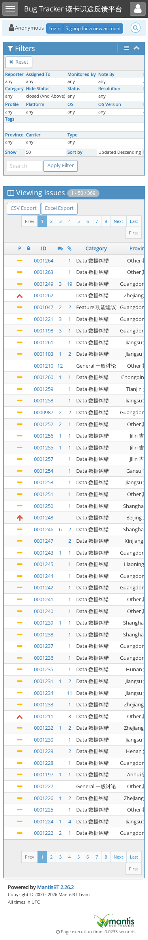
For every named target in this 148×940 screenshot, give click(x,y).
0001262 (43, 295)
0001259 (43, 389)
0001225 (43, 809)
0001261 (43, 342)
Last (134, 221)
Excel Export (59, 207)
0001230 (43, 739)
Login (54, 28)
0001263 (43, 272)
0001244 (43, 575)
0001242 (43, 587)
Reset (21, 61)
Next (118, 221)
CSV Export (24, 207)
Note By (106, 74)
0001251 (43, 494)
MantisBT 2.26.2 (55, 887)
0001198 (43, 330)
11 (69, 693)
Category (14, 88)
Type (72, 135)
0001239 (43, 622)
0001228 (43, 762)
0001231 (43, 681)
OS (70, 104)
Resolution (109, 88)
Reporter (14, 74)
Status (73, 88)
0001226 (43, 798)
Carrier (33, 135)
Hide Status (37, 88)
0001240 (43, 611)
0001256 (43, 435)
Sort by (74, 152)
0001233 (43, 704)
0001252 (43, 424)
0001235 (43, 669)
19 (69, 283)
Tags (9, 119)
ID (43, 248)
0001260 (43, 377)
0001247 (43, 540)
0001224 (43, 821)
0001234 (43, 693)
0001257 (43, 458)
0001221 (43, 319)
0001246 (43, 529)
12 (60, 365)
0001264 (43, 260)
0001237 (43, 645)
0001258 (43, 400)
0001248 (43, 517)
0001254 (43, 470)
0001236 (43, 657)
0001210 (43, 365)
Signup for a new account (93, 28)
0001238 (43, 634)
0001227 (43, 786)
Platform (35, 104)
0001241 (43, 599)
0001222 (43, 832)
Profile (12, 104)
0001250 (43, 506)
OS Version (109, 104)
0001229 (43, 751)
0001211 (43, 716)
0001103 (43, 353)
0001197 (43, 774)
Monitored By (81, 74)
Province (14, 135)
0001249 (43, 283)
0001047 (43, 307)
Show (11, 152)
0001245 (43, 564)
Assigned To (38, 74)
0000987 (43, 412)
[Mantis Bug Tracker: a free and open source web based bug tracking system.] (114, 920)
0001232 (43, 727)
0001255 (43, 447)
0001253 (43, 482)
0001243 (43, 552)
